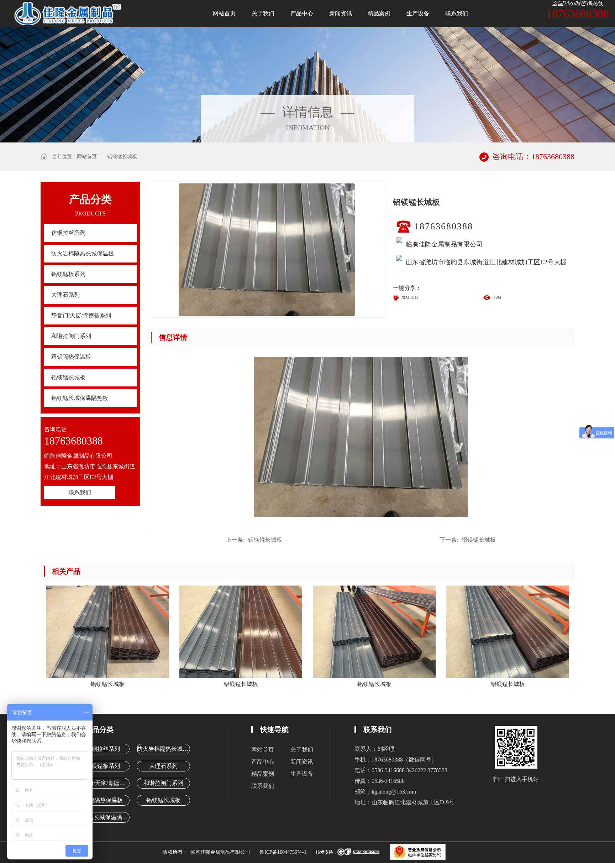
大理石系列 (65, 295)
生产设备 (417, 13)
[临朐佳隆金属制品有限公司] (70, 12)
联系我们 (456, 13)
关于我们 (263, 13)
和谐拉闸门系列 (71, 336)
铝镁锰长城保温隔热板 (79, 398)
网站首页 (224, 13)
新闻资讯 (340, 13)
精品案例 (379, 13)
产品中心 (301, 13)
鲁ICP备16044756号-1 (282, 852)
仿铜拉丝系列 (68, 233)
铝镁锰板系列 (68, 274)
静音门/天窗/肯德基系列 (81, 315)
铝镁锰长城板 (122, 156)
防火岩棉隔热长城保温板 (82, 253)
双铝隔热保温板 (71, 357)
